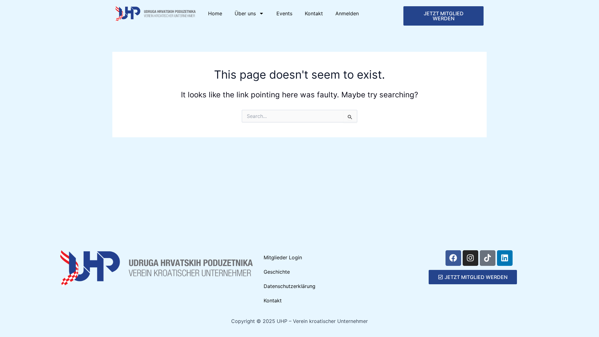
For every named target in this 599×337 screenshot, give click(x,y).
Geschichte (277, 272)
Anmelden (347, 13)
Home (215, 13)
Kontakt (314, 13)
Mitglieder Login (283, 257)
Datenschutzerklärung (289, 286)
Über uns (245, 13)
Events (284, 13)
